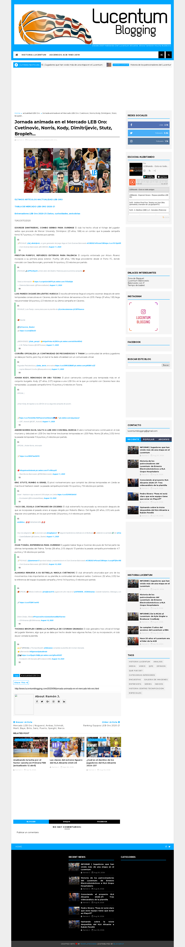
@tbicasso (48, 648)
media (132, 666)
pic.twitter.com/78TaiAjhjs (63, 281)
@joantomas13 (33, 560)
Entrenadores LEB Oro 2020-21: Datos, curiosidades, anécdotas (47, 213)
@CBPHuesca (78, 309)
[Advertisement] (92, 89)
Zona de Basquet (136, 278)
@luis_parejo (34, 341)
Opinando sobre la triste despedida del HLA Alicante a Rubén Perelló (154, 510)
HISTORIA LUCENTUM (34, 55)
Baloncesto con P (136, 283)
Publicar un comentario (28, 832)
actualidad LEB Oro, (48, 140)
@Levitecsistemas (65, 309)
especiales (135, 693)
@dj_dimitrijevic (33, 243)
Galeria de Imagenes (156, 679)
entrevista (135, 684)
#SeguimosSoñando (27, 470)
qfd (151, 666)
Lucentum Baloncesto (138, 281)
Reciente (133, 439)
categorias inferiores (142, 675)
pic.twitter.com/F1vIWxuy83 (46, 470)
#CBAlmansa (89, 592)
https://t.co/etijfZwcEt (28, 331)
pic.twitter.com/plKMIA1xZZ (84, 365)
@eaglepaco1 (52, 533)
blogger (31, 822)
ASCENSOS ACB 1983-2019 (64, 55)
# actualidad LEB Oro (30, 675)
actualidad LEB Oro (31, 113)
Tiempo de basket (136, 285)
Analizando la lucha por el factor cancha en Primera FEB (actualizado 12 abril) (29, 763)
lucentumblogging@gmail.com (143, 431)
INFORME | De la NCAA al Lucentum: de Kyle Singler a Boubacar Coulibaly (153, 616)
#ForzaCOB (99, 243)
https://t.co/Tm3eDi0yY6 (28, 418)
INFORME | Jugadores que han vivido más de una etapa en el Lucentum (49, 65)
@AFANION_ (79, 592)
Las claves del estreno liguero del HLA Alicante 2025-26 (66, 761)
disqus (66, 822)
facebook (102, 822)
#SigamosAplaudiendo (38, 651)
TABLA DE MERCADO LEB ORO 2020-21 (35, 206)
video (142, 666)
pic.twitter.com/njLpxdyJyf (69, 418)
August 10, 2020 (50, 498)
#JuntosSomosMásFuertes (54, 617)
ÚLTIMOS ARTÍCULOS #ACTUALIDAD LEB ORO (39, 199)
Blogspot (118, 944)
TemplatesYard (88, 944)
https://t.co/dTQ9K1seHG (29, 602)
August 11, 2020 (55, 247)
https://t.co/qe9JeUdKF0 (43, 281)
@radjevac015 (48, 592)
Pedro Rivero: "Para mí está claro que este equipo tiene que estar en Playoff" (154, 496)
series (148, 684)
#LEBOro (56, 341)
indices (159, 684)
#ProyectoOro (38, 617)
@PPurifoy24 (32, 271)
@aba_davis (41, 365)
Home (17, 113)
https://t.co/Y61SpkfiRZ (113, 243)
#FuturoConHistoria (45, 418)
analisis (158, 662)
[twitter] (169, 846)
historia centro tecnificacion (146, 688)
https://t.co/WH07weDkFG (29, 456)
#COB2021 (91, 243)
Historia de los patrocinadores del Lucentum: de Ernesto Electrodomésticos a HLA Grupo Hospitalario (152, 466)
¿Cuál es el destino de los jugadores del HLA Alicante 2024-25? (101, 763)
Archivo (164, 439)
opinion (161, 666)
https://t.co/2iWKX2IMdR (64, 365)
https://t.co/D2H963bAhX (66, 494)
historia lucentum (102, 65)
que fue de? (136, 671)
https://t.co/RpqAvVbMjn (31, 655)
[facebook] (166, 846)
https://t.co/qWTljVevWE (112, 560)
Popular (149, 439)
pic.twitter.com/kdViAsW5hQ (71, 341)
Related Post (21, 733)
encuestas (135, 679)
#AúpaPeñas (47, 341)
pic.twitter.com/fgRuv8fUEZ (51, 655)
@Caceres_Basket (27, 327)
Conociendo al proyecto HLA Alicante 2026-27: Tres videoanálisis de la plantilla (154, 482)
